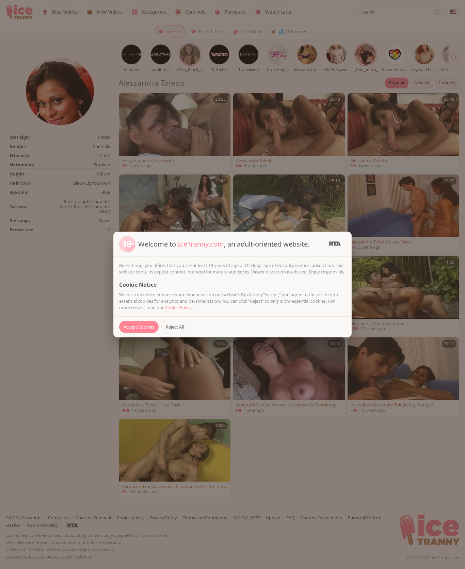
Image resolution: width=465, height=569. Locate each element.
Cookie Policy (179, 307)
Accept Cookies (139, 327)
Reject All (175, 327)
